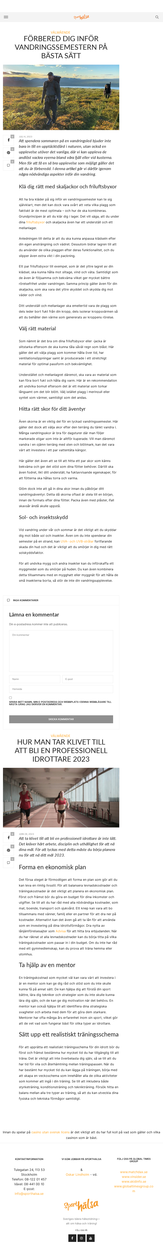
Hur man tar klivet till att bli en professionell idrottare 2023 (61, 751)
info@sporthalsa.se (29, 1194)
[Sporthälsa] (81, 17)
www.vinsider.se (134, 1177)
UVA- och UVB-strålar (77, 541)
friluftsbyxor (35, 222)
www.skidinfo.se (134, 1181)
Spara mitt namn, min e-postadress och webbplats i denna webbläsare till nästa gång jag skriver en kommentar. (60, 703)
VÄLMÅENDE (60, 32)
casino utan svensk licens (50, 1132)
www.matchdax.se (133, 1172)
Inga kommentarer (25, 600)
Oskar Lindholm (77, 1174)
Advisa (61, 931)
